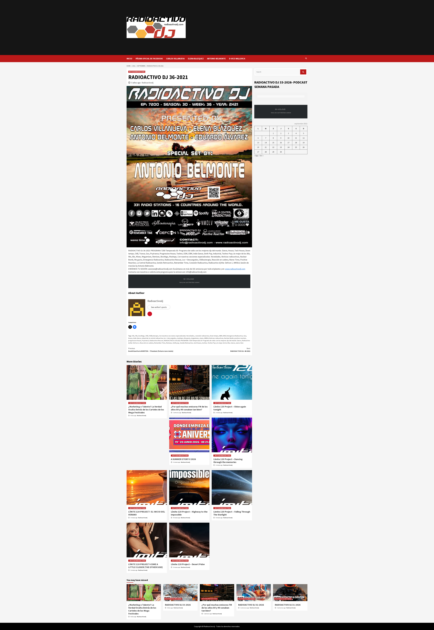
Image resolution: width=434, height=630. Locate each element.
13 (258, 142)
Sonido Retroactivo (186, 343)
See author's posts (159, 307)
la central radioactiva (156, 338)
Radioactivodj (147, 82)
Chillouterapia (153, 336)
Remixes (169, 343)
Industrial (145, 338)
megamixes (195, 338)
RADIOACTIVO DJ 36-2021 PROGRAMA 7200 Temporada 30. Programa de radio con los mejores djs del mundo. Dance (202, 341)
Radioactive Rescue (156, 341)
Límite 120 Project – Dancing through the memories (228, 460)
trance (233, 343)
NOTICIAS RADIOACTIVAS (137, 72)
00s (133, 336)
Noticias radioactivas (216, 338)
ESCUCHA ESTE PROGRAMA (173, 599)
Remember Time (159, 343)
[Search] (306, 58)
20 (258, 147)
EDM (224, 336)
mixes (202, 338)
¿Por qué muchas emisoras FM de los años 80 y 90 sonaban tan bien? (189, 408)
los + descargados (170, 338)
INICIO (129, 58)
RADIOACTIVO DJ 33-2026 (178, 604)
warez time (239, 343)
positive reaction (240, 338)
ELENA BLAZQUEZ (196, 58)
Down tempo (214, 336)
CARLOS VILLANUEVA (175, 58)
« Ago (256, 155)
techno (204, 343)
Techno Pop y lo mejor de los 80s (219, 343)
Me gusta (187, 338)
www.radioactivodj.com (235, 269)
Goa (245, 336)
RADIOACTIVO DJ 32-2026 (251, 604)
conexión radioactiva (202, 336)
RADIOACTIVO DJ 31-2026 (288, 604)
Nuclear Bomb (229, 338)
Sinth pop (176, 343)
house (130, 338)
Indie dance (137, 338)
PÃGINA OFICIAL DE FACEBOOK (149, 58)
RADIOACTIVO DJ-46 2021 (240, 349)
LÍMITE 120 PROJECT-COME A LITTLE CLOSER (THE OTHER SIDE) (145, 566)
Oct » (261, 155)
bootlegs (141, 336)
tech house (197, 343)
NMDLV (206, 338)
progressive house (134, 341)
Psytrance (145, 341)
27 (258, 152)
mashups (180, 338)
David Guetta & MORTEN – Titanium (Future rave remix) (150, 349)
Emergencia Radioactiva (234, 336)
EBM (220, 336)
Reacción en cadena (146, 343)
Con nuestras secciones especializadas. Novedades (176, 336)
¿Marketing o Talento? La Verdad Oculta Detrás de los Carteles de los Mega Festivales (146, 409)
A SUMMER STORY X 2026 (183, 459)
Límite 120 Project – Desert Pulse (188, 564)
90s (136, 336)
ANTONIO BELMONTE (216, 58)
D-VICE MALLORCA (237, 58)
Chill (146, 336)
